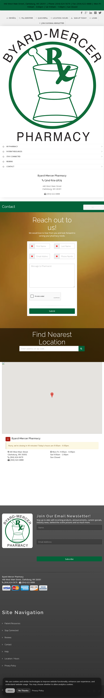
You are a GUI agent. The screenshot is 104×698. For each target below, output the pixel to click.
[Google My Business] (86, 13)
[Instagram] (95, 13)
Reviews (7, 637)
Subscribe (69, 559)
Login (94, 18)
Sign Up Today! (80, 18)
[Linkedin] (91, 13)
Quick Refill (42, 18)
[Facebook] (81, 13)
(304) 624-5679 (16, 457)
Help (6, 651)
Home (88, 207)
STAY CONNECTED (13, 156)
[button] (52, 395)
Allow (10, 690)
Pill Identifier (27, 18)
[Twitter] (100, 13)
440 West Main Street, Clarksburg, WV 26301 (25, 3)
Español (12, 18)
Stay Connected (11, 630)
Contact (8, 644)
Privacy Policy (10, 665)
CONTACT (10, 166)
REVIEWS (9, 161)
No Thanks (23, 690)
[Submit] (82, 348)
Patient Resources (12, 623)
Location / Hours (60, 18)
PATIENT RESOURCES (14, 151)
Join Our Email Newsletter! (52, 23)
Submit (52, 311)
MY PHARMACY (12, 146)
